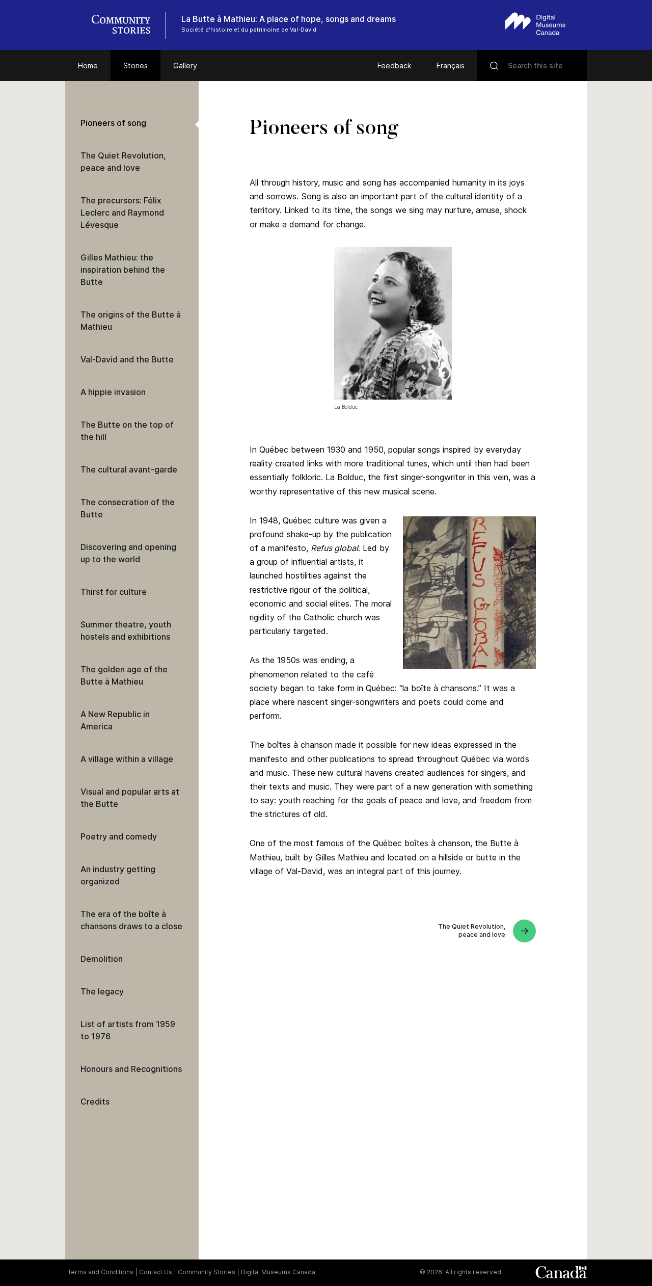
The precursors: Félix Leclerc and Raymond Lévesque (122, 212)
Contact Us (155, 1272)
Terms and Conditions (100, 1272)
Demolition (101, 959)
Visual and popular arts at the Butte (129, 797)
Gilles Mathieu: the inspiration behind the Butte (122, 269)
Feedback (394, 65)
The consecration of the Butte (127, 508)
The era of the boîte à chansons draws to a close (131, 920)
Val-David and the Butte (127, 359)
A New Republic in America (115, 720)
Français (451, 65)
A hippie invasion (113, 392)
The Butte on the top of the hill (127, 430)
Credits (95, 1101)
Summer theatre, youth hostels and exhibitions (125, 630)
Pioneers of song (113, 123)
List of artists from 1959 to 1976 (127, 1030)
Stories (135, 65)
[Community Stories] (126, 25)
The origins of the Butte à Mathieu (130, 320)
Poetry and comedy (118, 836)
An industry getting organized (117, 875)
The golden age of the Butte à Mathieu (124, 675)
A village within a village (126, 759)
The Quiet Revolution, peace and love (123, 161)
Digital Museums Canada (278, 1272)
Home (88, 65)
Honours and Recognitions (131, 1069)
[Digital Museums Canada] (535, 23)
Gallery (185, 65)
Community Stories (206, 1272)
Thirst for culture (113, 592)
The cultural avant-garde (128, 469)
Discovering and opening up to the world (128, 553)
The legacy (102, 991)
